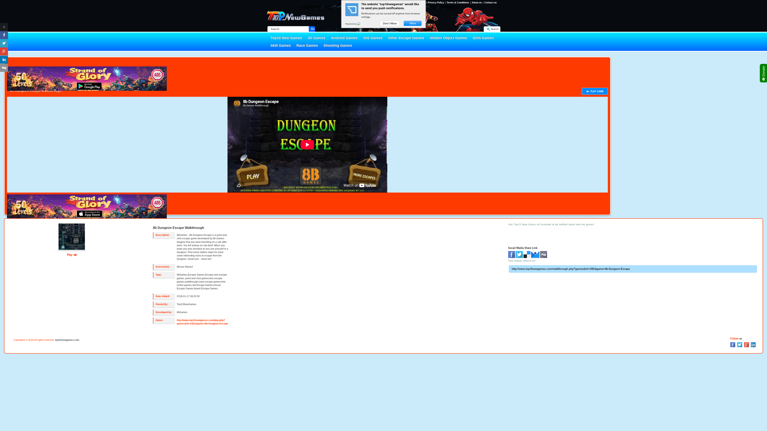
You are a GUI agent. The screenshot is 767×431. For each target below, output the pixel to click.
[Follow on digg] (4, 68)
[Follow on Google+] (4, 51)
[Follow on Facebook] (4, 35)
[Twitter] (739, 344)
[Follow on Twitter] (4, 43)
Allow (412, 23)
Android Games (344, 38)
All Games (316, 38)
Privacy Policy (436, 2)
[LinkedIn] (753, 344)
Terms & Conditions (458, 2)
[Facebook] (732, 344)
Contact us (490, 2)
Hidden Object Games (448, 38)
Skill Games (280, 45)
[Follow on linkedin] (4, 60)
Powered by (351, 23)
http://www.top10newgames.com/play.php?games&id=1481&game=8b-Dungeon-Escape (202, 322)
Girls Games (483, 38)
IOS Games (373, 38)
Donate (764, 71)
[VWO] (361, 23)
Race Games (307, 45)
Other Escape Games (406, 38)
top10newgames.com (67, 340)
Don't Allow (390, 23)
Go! (313, 28)
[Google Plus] (746, 344)
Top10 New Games (286, 38)
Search (495, 29)
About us (477, 2)
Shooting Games (338, 45)
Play (70, 254)
